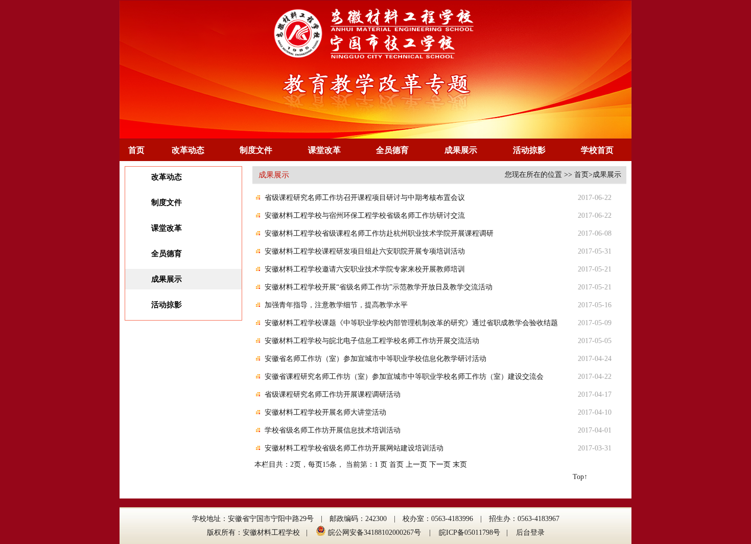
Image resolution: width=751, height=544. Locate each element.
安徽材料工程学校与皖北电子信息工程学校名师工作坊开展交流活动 (372, 341)
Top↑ (580, 477)
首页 (136, 150)
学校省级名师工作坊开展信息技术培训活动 (333, 430)
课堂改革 (324, 150)
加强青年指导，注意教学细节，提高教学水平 (336, 305)
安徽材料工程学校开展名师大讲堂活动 (325, 412)
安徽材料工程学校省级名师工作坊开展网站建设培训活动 (354, 448)
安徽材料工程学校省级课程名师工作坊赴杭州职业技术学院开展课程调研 (379, 233)
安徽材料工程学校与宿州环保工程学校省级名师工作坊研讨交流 (365, 215)
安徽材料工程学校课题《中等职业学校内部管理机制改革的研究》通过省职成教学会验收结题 (411, 323)
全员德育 (392, 150)
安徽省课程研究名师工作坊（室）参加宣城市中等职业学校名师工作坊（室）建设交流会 (404, 376)
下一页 (440, 464)
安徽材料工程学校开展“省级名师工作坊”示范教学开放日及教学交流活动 (378, 287)
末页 (460, 464)
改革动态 (188, 150)
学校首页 (597, 150)
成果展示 (460, 150)
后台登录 (530, 532)
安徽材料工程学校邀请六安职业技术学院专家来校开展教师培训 (365, 269)
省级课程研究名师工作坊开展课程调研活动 (333, 394)
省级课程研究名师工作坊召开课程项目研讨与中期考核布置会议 (365, 197)
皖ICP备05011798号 (469, 532)
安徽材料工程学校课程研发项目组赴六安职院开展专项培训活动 (365, 251)
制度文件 (256, 150)
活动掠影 (529, 150)
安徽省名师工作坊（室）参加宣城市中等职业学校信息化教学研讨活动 (375, 358)
